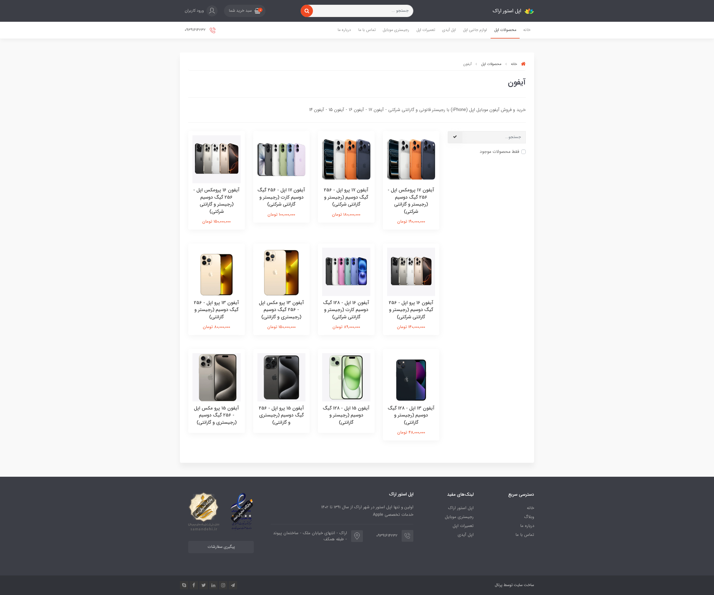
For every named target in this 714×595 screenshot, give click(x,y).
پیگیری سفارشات (221, 547)
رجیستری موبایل (396, 30)
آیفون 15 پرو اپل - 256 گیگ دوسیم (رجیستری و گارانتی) (281, 415)
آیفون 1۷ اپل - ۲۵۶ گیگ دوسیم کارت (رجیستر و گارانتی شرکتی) (281, 197)
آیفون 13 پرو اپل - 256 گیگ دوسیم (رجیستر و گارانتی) (216, 310)
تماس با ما (367, 30)
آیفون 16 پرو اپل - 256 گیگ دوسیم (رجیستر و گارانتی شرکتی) (411, 310)
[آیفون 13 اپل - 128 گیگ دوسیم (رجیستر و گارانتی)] (411, 377)
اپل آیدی (449, 30)
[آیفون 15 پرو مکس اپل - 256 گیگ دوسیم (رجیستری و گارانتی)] (216, 377)
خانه (526, 30)
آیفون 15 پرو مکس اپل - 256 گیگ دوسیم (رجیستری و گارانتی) (216, 415)
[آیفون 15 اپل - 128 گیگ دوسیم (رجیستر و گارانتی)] (346, 377)
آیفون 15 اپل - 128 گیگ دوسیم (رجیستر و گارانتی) (346, 415)
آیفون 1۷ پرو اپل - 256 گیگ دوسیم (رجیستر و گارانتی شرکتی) (346, 197)
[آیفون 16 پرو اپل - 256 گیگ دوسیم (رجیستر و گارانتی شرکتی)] (411, 271)
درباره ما (344, 30)
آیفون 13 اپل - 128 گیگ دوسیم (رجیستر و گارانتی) (411, 415)
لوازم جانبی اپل (475, 30)
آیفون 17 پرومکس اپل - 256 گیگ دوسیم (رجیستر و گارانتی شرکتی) (411, 200)
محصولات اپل (505, 30)
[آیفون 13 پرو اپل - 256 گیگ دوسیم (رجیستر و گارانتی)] (216, 271)
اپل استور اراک (461, 508)
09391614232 (196, 30)
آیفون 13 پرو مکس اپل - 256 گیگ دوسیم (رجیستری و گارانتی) (281, 310)
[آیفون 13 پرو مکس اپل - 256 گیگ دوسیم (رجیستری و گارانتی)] (281, 271)
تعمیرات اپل (425, 30)
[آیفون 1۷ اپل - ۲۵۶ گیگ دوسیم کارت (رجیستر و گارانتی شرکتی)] (281, 158)
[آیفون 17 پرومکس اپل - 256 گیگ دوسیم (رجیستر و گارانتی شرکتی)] (411, 158)
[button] (245, 11)
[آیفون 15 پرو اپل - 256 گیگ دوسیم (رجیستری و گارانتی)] (281, 377)
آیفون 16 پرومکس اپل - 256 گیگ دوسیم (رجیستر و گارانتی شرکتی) (216, 200)
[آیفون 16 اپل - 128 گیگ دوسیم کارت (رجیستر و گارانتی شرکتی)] (346, 271)
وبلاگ (529, 517)
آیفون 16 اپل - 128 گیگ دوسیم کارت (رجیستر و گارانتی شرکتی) (346, 310)
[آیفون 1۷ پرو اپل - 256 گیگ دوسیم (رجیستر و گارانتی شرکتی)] (346, 158)
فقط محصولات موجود (499, 151)
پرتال (498, 585)
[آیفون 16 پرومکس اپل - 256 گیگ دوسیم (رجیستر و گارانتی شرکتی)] (216, 158)
